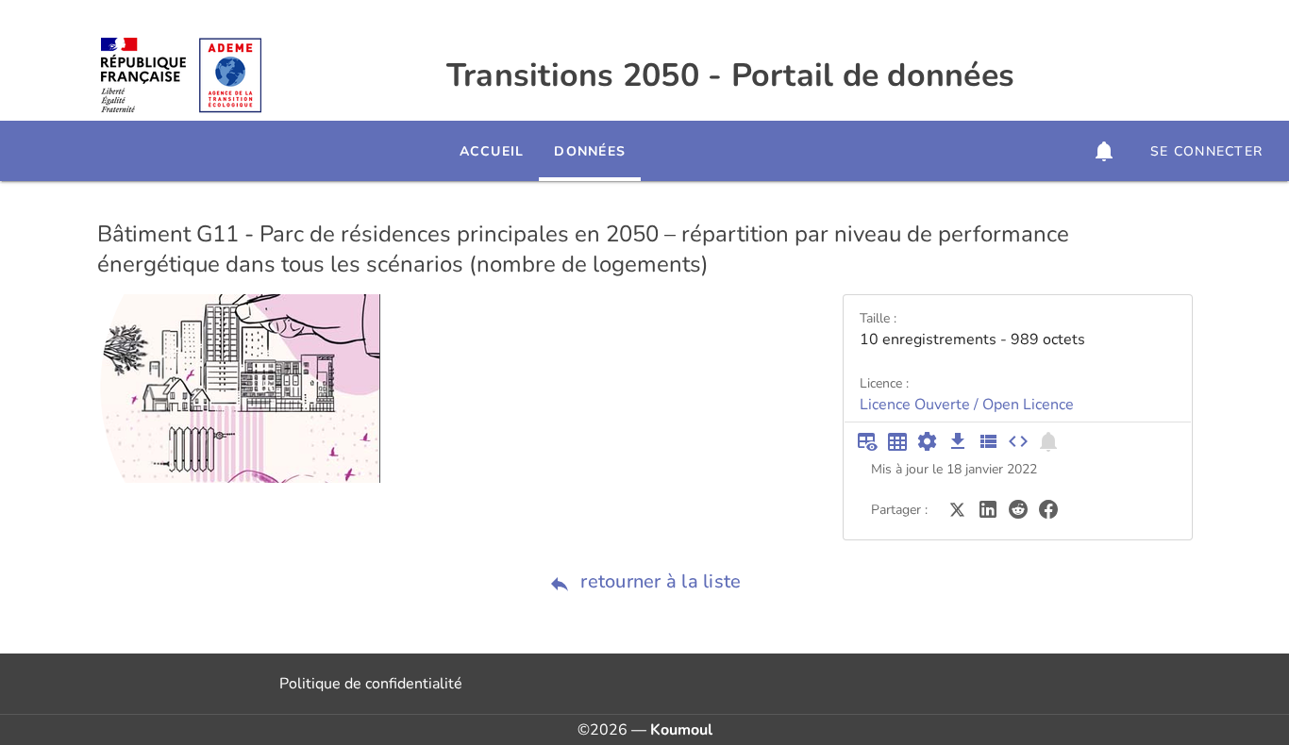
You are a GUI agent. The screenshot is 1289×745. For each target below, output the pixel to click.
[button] (1104, 151)
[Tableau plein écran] (897, 441)
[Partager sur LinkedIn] (988, 508)
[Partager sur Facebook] (1048, 508)
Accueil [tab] (492, 151)
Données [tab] (590, 151)
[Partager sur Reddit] (1018, 508)
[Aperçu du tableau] (867, 441)
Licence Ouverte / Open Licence (967, 404)
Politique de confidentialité (370, 683)
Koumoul (681, 730)
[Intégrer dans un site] (1018, 441)
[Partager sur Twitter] (958, 508)
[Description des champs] (988, 441)
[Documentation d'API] (927, 441)
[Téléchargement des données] (958, 441)
